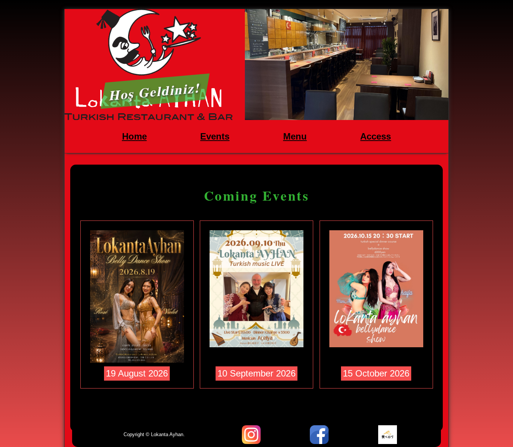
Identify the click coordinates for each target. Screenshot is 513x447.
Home (134, 136)
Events (214, 136)
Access (375, 136)
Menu (295, 136)
